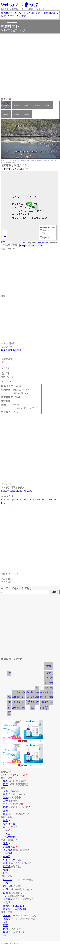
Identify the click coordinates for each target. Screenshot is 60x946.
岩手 (51, 678)
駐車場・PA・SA (12, 860)
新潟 (46, 688)
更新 (5, 784)
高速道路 (7, 850)
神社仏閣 (7, 886)
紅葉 (5, 925)
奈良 (32, 702)
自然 (5, 794)
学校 (5, 896)
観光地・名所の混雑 (13, 905)
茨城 (51, 697)
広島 (18, 697)
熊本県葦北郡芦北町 (11, 350)
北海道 (48, 666)
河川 (5, 827)
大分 (14, 702)
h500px (31, 245)
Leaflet (24, 242)
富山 (42, 692)
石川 (37, 688)
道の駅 (6, 856)
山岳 (5, 830)
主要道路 (7, 853)
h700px (23, 245)
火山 (7, 833)
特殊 (5, 814)
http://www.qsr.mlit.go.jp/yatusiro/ (16, 490)
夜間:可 (7, 932)
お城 (5, 882)
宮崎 (14, 708)
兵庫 (28, 692)
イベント (7, 935)
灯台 (5, 873)
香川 (23, 702)
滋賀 (32, 697)
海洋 (5, 820)
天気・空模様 (10, 791)
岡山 (23, 697)
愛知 (37, 702)
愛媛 (18, 702)
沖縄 (9, 673)
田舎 (5, 801)
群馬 (46, 692)
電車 (5, 863)
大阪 (28, 697)
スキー (6, 915)
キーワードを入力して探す (28, 13)
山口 (14, 692)
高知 (18, 708)
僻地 (5, 797)
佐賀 (9, 697)
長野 (42, 697)
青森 (49, 673)
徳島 (23, 708)
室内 (5, 810)
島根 (18, 692)
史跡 (5, 889)
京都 (32, 692)
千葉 (51, 702)
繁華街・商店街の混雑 (14, 909)
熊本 (9, 708)
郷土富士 (10, 837)
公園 (5, 892)
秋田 (46, 678)
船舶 (5, 869)
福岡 (14, 697)
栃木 (51, 692)
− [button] (5, 236)
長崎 (9, 702)
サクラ (6, 922)
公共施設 (7, 899)
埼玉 (46, 697)
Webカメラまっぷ (20, 4)
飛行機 (6, 866)
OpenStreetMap (42, 242)
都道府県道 (9, 846)
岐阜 (37, 697)
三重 (32, 708)
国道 (5, 843)
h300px (39, 245)
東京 (46, 702)
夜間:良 (7, 928)
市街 (5, 807)
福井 (37, 692)
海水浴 (6, 919)
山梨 (42, 702)
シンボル (7, 879)
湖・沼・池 (9, 823)
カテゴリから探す (16, 16)
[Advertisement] (30, 66)
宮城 (51, 683)
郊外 (5, 804)
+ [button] (5, 232)
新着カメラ (7, 13)
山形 (46, 683)
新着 (5, 781)
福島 (51, 688)
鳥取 (23, 692)
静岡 (42, 708)
